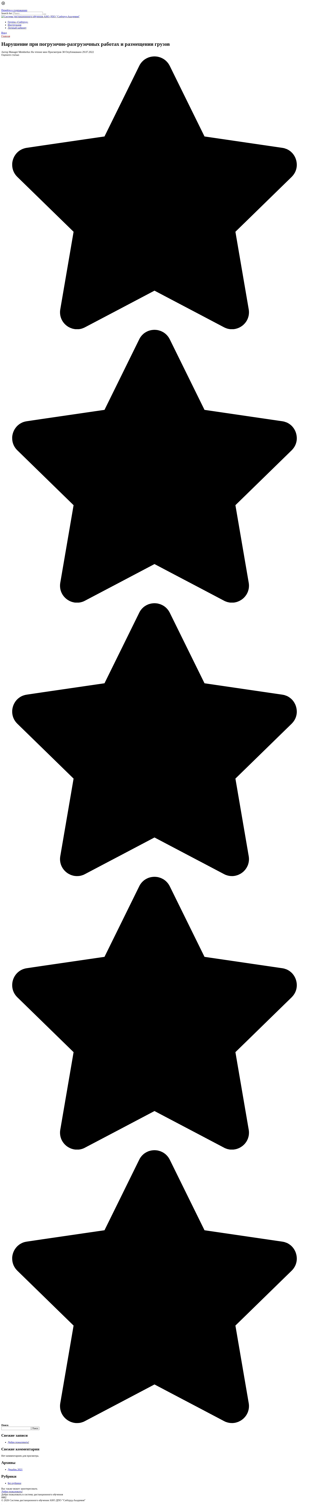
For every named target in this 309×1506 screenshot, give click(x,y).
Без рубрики (14, 1483)
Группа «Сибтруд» (18, 22)
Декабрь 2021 (15, 1469)
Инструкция (14, 25)
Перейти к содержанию (14, 10)
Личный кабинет (17, 27)
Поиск (5, 1425)
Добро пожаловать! (18, 1442)
